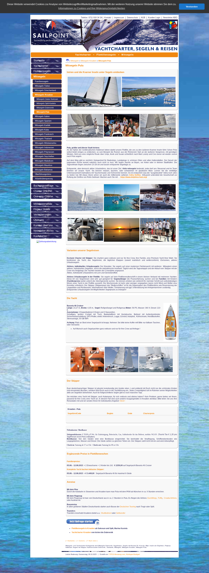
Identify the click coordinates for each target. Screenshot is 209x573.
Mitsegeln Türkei (42, 86)
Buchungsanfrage (43, 185)
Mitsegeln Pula (43, 112)
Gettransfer (120, 513)
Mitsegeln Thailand (43, 138)
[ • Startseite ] (70, 541)
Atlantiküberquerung (44, 178)
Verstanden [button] (192, 6)
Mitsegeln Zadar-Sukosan (47, 99)
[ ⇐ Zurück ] (81, 541)
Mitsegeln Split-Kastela (46, 103)
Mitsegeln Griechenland (45, 90)
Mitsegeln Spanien (43, 121)
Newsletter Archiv (44, 230)
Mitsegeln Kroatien (44, 95)
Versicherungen (42, 214)
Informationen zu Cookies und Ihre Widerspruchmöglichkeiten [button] (91, 8)
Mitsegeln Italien (42, 116)
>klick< (122, 401)
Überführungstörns (43, 174)
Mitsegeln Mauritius (43, 165)
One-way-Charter (43, 196)
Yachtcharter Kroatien (81, 532)
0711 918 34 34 (95, 17)
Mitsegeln (39, 76)
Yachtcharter (41, 65)
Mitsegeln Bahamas (44, 170)
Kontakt (107, 17)
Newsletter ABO (170, 17)
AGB (143, 17)
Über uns (39, 219)
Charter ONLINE (43, 190)
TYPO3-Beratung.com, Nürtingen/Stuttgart (124, 554)
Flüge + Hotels (42, 209)
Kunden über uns (43, 225)
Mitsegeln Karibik (42, 125)
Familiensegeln (41, 81)
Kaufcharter (40, 236)
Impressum (119, 17)
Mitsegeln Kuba (42, 130)
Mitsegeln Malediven (44, 161)
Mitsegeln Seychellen (44, 156)
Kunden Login (154, 17)
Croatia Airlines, (170, 498)
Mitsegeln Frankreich (44, 134)
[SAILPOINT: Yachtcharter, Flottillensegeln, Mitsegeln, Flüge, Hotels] (104, 52)
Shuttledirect (106, 513)
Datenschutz (132, 17)
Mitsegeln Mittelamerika (45, 143)
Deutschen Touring (128, 507)
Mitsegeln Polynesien (44, 152)
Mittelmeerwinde (43, 203)
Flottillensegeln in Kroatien (83, 528)
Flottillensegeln (42, 71)
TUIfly (160, 498)
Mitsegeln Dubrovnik (45, 108)
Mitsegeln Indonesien (44, 147)
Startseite (39, 60)
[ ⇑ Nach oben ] (91, 541)
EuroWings (152, 498)
